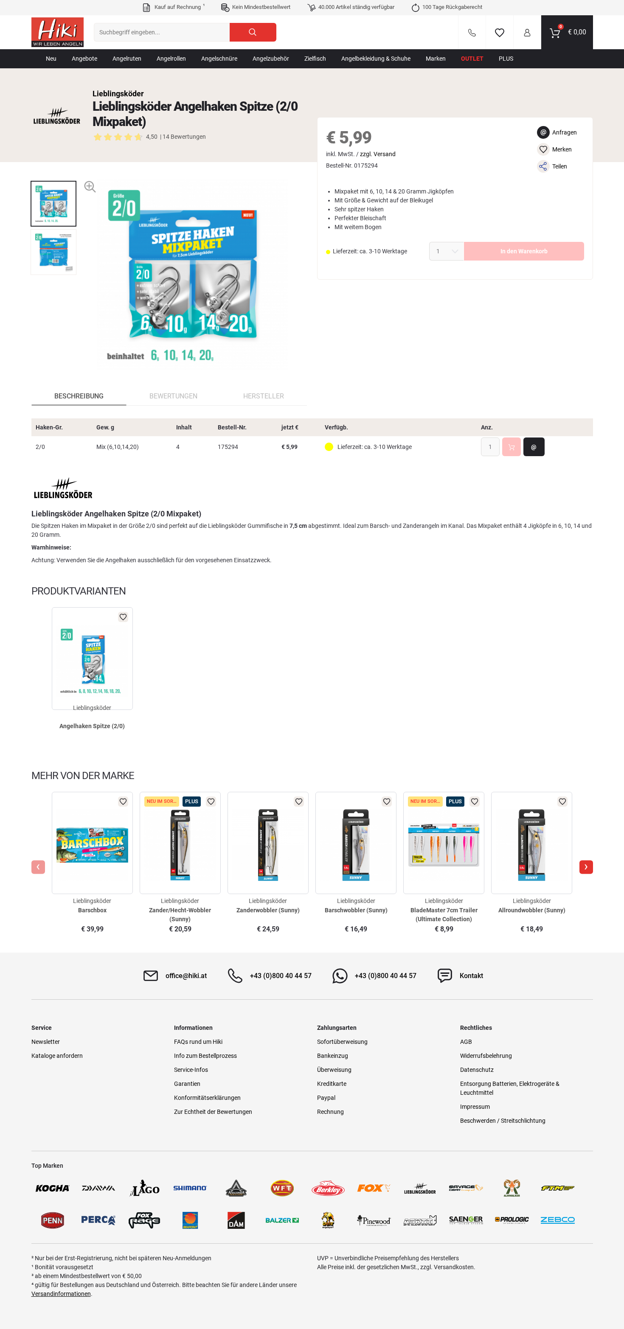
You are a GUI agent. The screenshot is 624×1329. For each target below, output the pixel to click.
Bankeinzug (332, 1055)
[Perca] (98, 1220)
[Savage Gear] (466, 1188)
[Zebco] (558, 1220)
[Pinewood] (374, 1220)
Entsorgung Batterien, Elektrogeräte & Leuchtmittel (509, 1088)
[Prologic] (512, 1220)
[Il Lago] (144, 1188)
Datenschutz (477, 1069)
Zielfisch (315, 58)
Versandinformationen (61, 1293)
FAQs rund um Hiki (198, 1041)
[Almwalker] (512, 1188)
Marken (436, 58)
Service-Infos (191, 1069)
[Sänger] (466, 1220)
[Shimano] (190, 1188)
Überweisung (334, 1069)
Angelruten (126, 58)
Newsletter (45, 1041)
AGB (466, 1041)
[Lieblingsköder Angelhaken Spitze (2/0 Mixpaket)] (53, 204)
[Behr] (328, 1220)
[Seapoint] (190, 1220)
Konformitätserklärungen (207, 1097)
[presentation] (53, 173)
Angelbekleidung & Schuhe (375, 58)
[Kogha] (53, 1188)
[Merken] (500, 32)
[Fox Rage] (144, 1220)
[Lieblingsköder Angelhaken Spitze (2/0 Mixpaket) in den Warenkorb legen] (511, 446)
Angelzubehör (271, 58)
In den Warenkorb (524, 251)
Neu (51, 58)
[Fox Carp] (374, 1188)
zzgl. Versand (378, 154)
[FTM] (558, 1188)
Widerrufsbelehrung (486, 1055)
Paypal (326, 1097)
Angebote (84, 58)
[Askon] (420, 1220)
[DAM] (236, 1220)
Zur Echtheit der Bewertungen (213, 1111)
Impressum (475, 1106)
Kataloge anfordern (57, 1055)
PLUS (506, 58)
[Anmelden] (527, 32)
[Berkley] (328, 1188)
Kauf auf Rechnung (178, 6)
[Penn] (53, 1220)
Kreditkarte (331, 1083)
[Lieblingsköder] (56, 115)
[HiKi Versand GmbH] (57, 32)
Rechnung (330, 1111)
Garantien (187, 1083)
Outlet (472, 58)
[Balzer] (282, 1220)
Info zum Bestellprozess (205, 1055)
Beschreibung (79, 396)
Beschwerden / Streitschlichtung (502, 1120)
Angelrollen (171, 58)
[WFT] (282, 1188)
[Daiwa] (98, 1188)
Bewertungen (173, 396)
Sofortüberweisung (342, 1041)
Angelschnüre (219, 58)
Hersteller (263, 396)
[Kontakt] (472, 32)
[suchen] (253, 32)
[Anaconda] (236, 1188)
